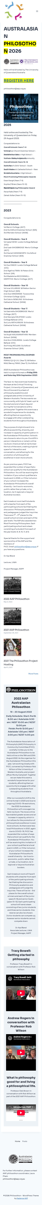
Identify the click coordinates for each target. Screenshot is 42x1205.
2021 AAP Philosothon (16, 629)
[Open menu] (37, 11)
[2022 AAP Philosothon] (12, 585)
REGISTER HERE (19, 80)
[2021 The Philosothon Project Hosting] (12, 647)
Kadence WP (22, 1198)
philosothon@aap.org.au (25, 546)
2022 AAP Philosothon (17, 599)
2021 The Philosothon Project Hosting (21, 663)
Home (17, 1141)
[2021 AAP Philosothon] (12, 616)
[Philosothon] (15, 11)
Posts (24, 1141)
